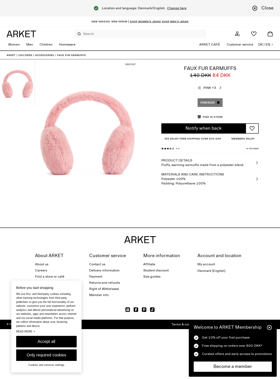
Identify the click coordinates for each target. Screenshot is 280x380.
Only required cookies (46, 355)
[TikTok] (152, 309)
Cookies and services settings (46, 364)
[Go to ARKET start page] (21, 33)
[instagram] (127, 309)
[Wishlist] (253, 34)
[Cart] (270, 34)
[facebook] (135, 309)
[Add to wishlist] (252, 128)
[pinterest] (144, 309)
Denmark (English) (211, 270)
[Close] (269, 327)
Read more (25, 331)
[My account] (237, 34)
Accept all (46, 341)
